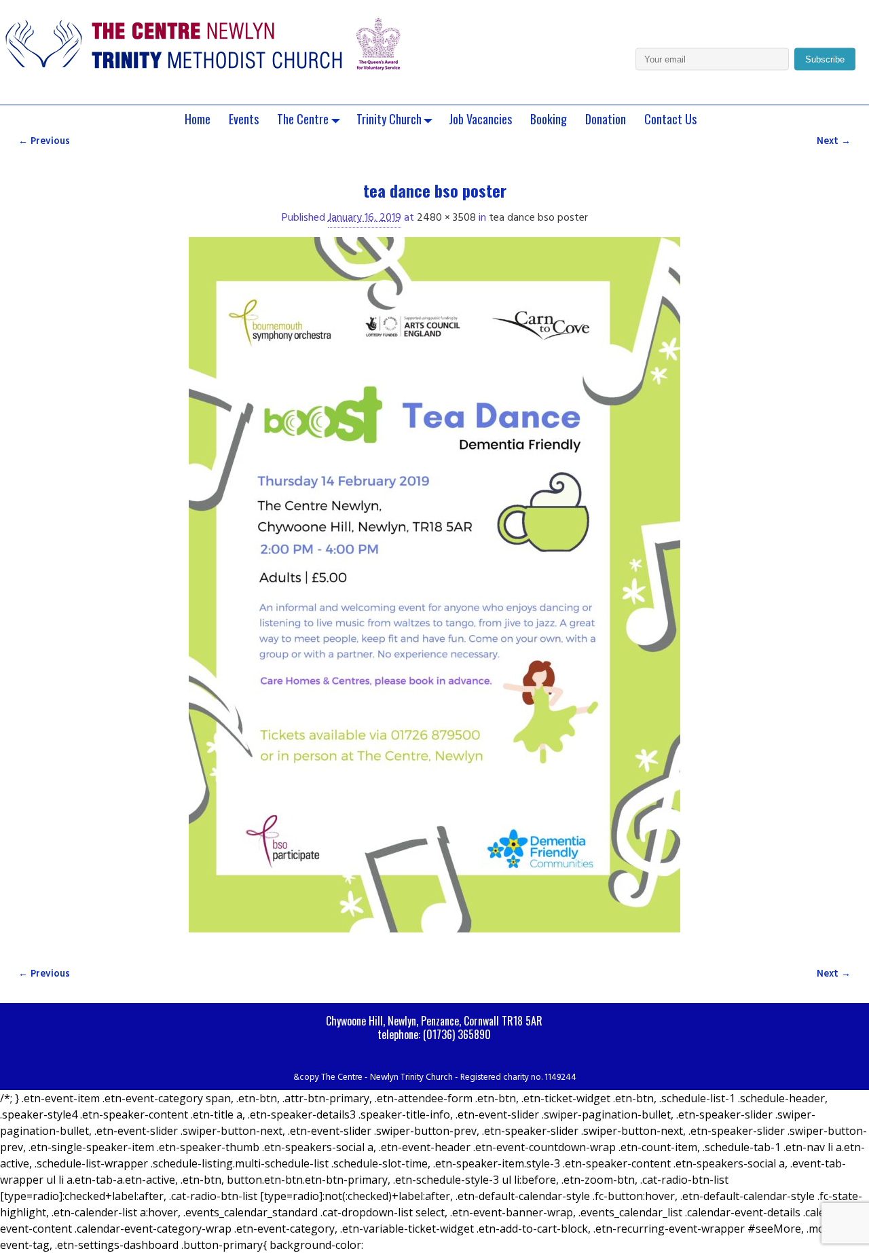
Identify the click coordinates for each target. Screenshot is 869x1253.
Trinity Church (389, 119)
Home (197, 119)
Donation (605, 119)
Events (244, 119)
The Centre (303, 119)
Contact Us (670, 119)
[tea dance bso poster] (434, 593)
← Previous (44, 141)
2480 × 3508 (446, 218)
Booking (548, 119)
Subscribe (825, 59)
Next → (834, 141)
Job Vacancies (480, 119)
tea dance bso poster (538, 218)
